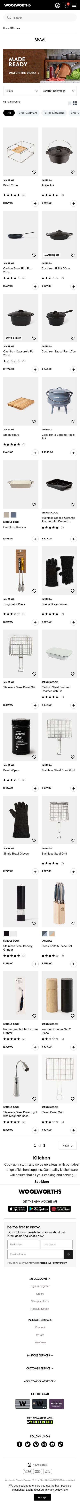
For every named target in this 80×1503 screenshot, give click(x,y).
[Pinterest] (36, 1444)
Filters (9, 91)
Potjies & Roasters (54, 113)
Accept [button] (42, 1497)
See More (41, 1181)
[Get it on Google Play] (39, 1209)
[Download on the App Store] (18, 1209)
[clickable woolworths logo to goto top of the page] (40, 1191)
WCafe (40, 1335)
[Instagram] (44, 1444)
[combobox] (43, 18)
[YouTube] (52, 1444)
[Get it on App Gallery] (61, 1209)
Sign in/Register (40, 1286)
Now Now (40, 1342)
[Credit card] (40, 1404)
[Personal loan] (57, 1404)
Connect (40, 1327)
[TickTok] (60, 1444)
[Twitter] (28, 1444)
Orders (40, 1293)
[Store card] (23, 1404)
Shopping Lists (40, 1301)
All (9, 112)
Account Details (40, 1308)
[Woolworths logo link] (17, 5)
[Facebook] (19, 1444)
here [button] (65, 1489)
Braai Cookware (28, 113)
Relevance (59, 91)
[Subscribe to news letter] (68, 1254)
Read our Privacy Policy (54, 1263)
